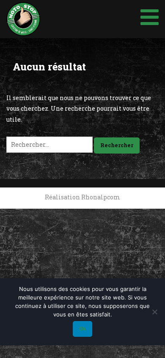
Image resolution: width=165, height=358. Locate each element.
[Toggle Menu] (149, 15)
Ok (82, 329)
